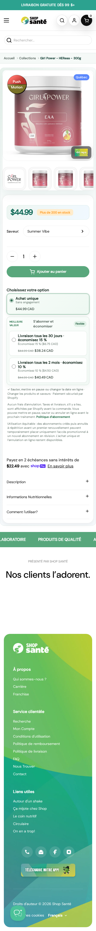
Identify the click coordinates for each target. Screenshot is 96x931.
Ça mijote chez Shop (30, 808)
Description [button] (16, 482)
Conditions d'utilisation (31, 736)
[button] (62, 20)
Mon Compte (24, 728)
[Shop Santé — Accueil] (31, 648)
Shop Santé (61, 904)
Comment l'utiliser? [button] (22, 512)
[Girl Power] (14, 178)
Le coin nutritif (25, 816)
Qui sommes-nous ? (29, 679)
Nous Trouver (24, 766)
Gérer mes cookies (28, 915)
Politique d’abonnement (53, 417)
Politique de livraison (30, 751)
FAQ (16, 759)
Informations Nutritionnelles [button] (29, 497)
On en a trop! (24, 831)
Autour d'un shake (27, 801)
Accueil (9, 58)
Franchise (21, 694)
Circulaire (21, 823)
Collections (27, 58)
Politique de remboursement (36, 743)
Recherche (22, 721)
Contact (19, 774)
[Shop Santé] (34, 20)
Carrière (19, 686)
